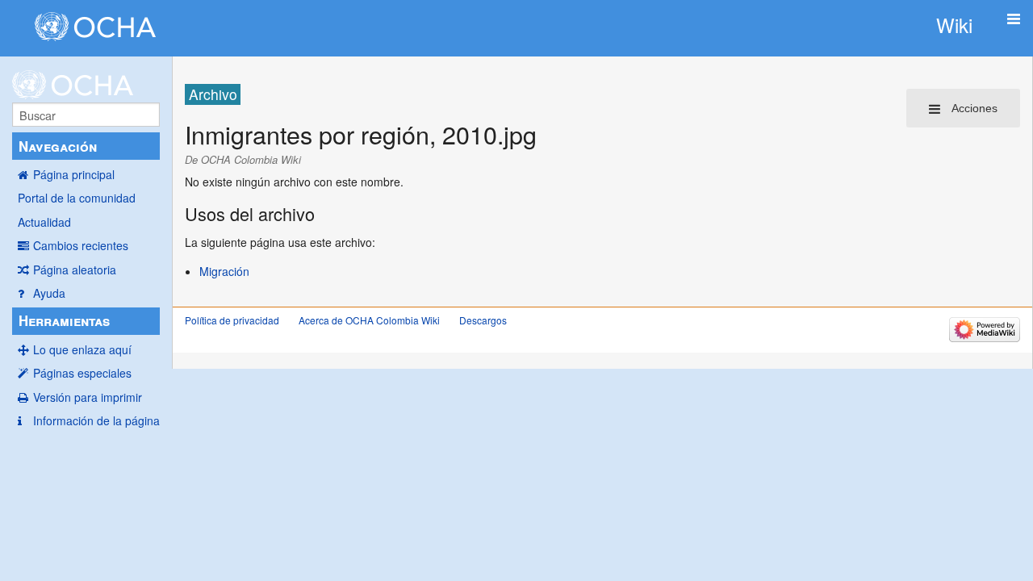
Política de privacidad (232, 320)
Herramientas (64, 320)
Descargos (483, 320)
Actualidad (44, 222)
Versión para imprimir (87, 397)
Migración (224, 271)
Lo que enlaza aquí (82, 349)
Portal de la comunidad (77, 198)
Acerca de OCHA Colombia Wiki (369, 320)
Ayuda (49, 293)
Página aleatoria (74, 269)
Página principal (74, 174)
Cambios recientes (80, 245)
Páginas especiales (82, 373)
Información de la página (96, 420)
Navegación (58, 146)
